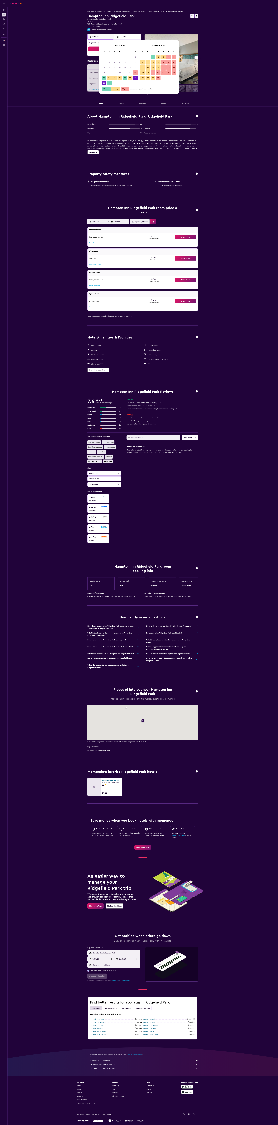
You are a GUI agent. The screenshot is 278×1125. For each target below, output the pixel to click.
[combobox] (116, 952)
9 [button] (104, 67)
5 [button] (119, 62)
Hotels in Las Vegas (97, 1022)
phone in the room (94, 461)
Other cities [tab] (96, 1008)
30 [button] (104, 83)
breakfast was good (95, 447)
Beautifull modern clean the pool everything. (146, 403)
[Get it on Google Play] (187, 1087)
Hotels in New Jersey (139, 11)
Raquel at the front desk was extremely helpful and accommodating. (154, 409)
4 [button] (114, 62)
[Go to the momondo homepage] (15, 3)
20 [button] (125, 73)
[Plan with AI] (4, 28)
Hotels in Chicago (149, 1028)
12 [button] (120, 67)
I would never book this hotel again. (143, 418)
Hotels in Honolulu (96, 1025)
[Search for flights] (4, 10)
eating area (108, 461)
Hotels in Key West (97, 1028)
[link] (142, 847)
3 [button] (109, 62)
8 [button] (135, 62)
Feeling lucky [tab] (126, 1008)
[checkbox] (98, 498)
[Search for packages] (4, 23)
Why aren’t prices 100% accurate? (103, 1068)
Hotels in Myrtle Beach (98, 1031)
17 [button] (109, 73)
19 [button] (120, 73)
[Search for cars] (4, 19)
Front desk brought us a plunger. (142, 421)
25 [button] (115, 78)
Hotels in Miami (148, 1031)
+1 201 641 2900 (93, 26)
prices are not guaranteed (134, 1054)
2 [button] (104, 62)
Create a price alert (178, 835)
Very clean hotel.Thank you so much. (144, 406)
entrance (109, 456)
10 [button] (109, 67)
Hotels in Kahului (149, 1019)
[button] (3, 3)
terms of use (115, 980)
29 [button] (135, 78)
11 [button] (114, 67)
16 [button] (104, 73)
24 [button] (109, 78)
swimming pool (110, 447)
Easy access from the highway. (141, 424)
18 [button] (114, 73)
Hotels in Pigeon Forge (98, 1034)
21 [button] (130, 73)
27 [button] (125, 78)
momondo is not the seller (100, 1060)
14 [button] (130, 67)
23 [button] (104, 78)
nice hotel (91, 452)
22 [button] (135, 73)
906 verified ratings (104, 29)
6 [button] (125, 62)
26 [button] (120, 78)
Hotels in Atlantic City (150, 1034)
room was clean (108, 442)
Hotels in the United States (122, 11)
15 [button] (135, 67)
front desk (101, 452)
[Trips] (4, 34)
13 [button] (125, 67)
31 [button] (109, 83)
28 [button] (130, 78)
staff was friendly (94, 442)
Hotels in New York (97, 1019)
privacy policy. (126, 980)
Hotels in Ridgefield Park (155, 11)
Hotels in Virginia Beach (151, 1025)
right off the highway (95, 456)
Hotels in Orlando (149, 1022)
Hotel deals (90, 11)
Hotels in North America (104, 11)
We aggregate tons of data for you (103, 1064)
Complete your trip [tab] (143, 1008)
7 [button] (130, 62)
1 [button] (135, 57)
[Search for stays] (4, 14)
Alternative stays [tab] (111, 1008)
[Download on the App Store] (187, 1092)
